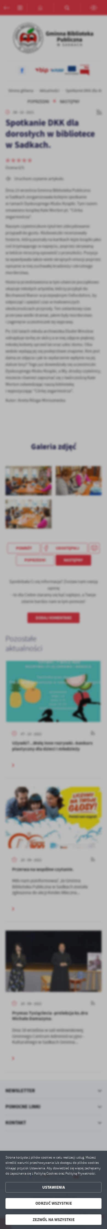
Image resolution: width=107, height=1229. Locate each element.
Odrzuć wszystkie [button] (53, 1203)
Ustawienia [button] (53, 1187)
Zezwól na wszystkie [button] (54, 1219)
